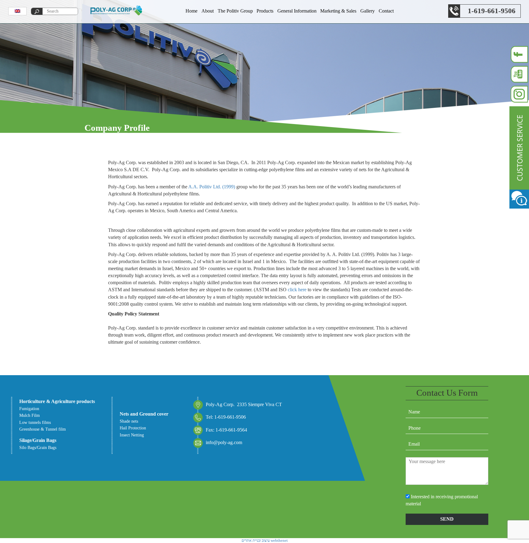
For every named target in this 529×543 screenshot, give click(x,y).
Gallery (367, 11)
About (207, 11)
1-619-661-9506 (492, 11)
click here (297, 289)
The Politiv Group (235, 11)
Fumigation (29, 408)
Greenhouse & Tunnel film (42, 429)
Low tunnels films (35, 422)
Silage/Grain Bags (37, 440)
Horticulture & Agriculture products (57, 401)
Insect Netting (132, 434)
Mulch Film (29, 415)
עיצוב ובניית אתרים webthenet (265, 540)
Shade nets (129, 421)
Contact (386, 11)
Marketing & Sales (338, 11)
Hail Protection (133, 427)
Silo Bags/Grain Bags (37, 447)
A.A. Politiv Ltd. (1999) (211, 187)
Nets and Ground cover (144, 414)
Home (191, 11)
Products (265, 11)
